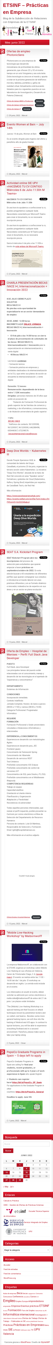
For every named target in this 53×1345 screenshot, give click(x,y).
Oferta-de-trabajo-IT (14, 109)
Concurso (39, 1293)
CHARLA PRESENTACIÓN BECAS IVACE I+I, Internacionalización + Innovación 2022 (27, 286)
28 (13, 1180)
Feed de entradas (11, 1269)
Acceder (7, 1265)
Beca (19, 1293)
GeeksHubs (38, 1310)
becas (25, 1293)
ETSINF (44, 1306)
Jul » (12, 1187)
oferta (20, 1318)
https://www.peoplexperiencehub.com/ (23, 496)
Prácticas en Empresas (28, 1325)
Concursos (7, 1297)
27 (7, 1180)
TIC (32, 1330)
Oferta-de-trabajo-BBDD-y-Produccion (20, 101)
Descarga (39, 101)
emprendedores (36, 1301)
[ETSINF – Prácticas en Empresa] (26, 30)
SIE (10, 1329)
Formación (14, 1310)
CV (38, 1297)
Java (5, 1318)
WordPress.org (10, 1278)
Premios (40, 1321)
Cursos (33, 1296)
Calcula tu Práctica (11, 1201)
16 (26, 1172)
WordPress (26, 1342)
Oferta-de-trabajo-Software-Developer (20, 105)
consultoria (26, 1297)
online (28, 1321)
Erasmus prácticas (30, 1306)
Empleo (9, 1301)
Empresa (15, 1306)
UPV (30, 1231)
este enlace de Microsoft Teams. (29, 246)
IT (47, 1315)
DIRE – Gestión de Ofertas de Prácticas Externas (24, 1205)
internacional (27, 1314)
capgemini (31, 1293)
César (23, 1043)
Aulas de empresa (9, 1293)
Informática (11, 1314)
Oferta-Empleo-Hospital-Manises (18, 917)
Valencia (8, 1333)
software (16, 1330)
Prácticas (8, 1325)
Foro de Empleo (28, 1310)
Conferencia (18, 1296)
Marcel (24, 115)
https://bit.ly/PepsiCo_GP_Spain (27, 1082)
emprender (7, 1306)
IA (45, 1310)
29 (20, 1180)
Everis (5, 1310)
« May (5, 1187)
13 (7, 1172)
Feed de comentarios (12, 1274)
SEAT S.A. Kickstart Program (25, 552)
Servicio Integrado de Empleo (35, 1222)
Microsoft (15, 1318)
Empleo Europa (22, 1301)
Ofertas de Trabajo (30, 1318)
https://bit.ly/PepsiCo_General (30, 1092)
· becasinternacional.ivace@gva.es (22, 434)
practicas (34, 1321)
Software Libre (25, 1330)
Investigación (40, 1315)
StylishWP (45, 1342)
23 (26, 1176)
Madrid (9, 1318)
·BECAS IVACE (14, 421)
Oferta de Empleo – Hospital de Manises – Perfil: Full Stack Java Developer (27, 654)
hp (43, 1310)
